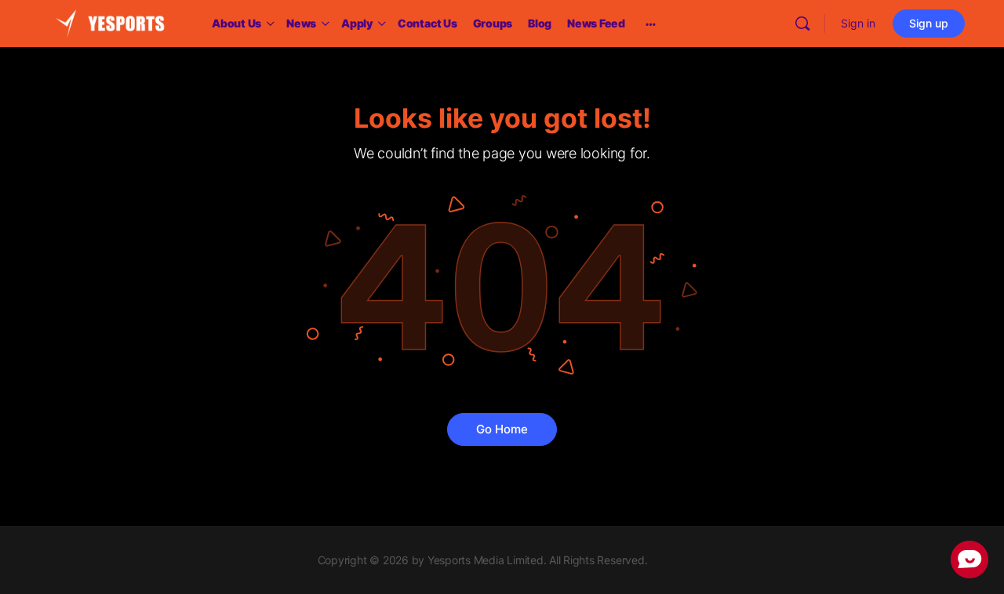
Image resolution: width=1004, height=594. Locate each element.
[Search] (802, 23)
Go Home (502, 429)
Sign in (858, 23)
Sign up (928, 23)
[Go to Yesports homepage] (109, 22)
